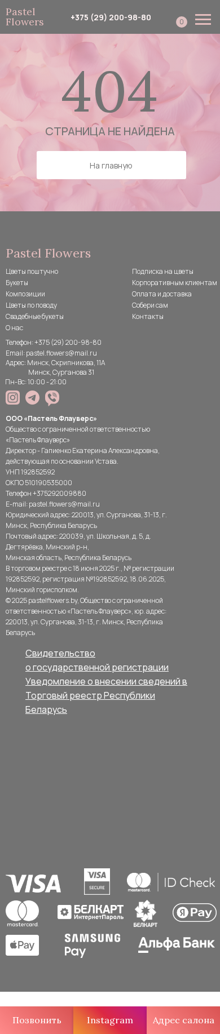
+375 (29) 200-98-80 (111, 17)
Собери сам (150, 305)
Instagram (110, 1020)
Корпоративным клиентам (174, 282)
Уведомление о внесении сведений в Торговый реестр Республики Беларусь (106, 695)
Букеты (17, 282)
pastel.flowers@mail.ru (61, 353)
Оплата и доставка (162, 294)
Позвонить (36, 1020)
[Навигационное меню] (203, 19)
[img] (13, 397)
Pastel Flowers (25, 16)
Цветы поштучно (32, 271)
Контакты (148, 316)
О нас (14, 327)
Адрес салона (183, 1020)
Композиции (25, 294)
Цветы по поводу (31, 305)
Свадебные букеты (35, 316)
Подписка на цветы (162, 271)
